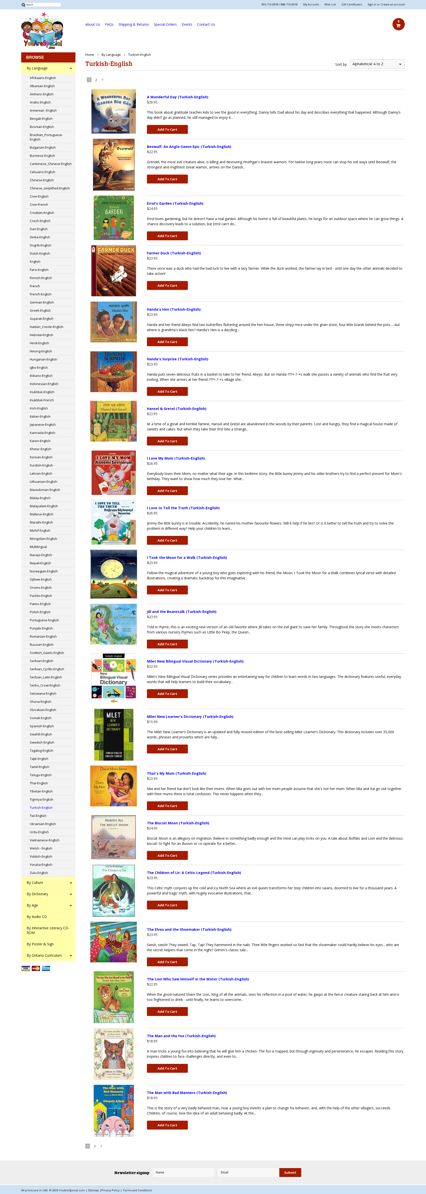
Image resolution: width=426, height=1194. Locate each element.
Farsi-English (39, 269)
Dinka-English (40, 237)
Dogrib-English (40, 245)
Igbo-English (39, 367)
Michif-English (40, 530)
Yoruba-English (41, 864)
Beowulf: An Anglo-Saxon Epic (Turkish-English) (189, 146)
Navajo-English (41, 555)
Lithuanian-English (43, 481)
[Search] (23, 4)
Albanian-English (42, 86)
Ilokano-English (41, 375)
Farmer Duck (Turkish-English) (174, 253)
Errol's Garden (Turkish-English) (175, 203)
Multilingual (38, 547)
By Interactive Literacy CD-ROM (48, 930)
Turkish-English (41, 807)
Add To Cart (167, 129)
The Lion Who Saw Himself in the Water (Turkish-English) (198, 979)
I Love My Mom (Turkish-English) (176, 458)
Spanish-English (42, 726)
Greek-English (40, 310)
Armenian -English (43, 110)
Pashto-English (41, 595)
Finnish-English (41, 278)
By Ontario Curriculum (44, 955)
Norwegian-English (44, 571)
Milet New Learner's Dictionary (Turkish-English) (190, 716)
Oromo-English (41, 587)
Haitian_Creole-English (46, 326)
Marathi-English (41, 522)
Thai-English (39, 783)
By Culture (35, 882)
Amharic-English (41, 94)
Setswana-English (43, 693)
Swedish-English (42, 742)
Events (187, 24)
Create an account (393, 4)
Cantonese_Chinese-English (51, 164)
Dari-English (39, 229)
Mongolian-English (43, 538)
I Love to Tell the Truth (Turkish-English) (183, 508)
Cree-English (39, 196)
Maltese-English (41, 514)
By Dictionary (37, 893)
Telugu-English (41, 775)
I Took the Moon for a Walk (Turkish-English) (187, 557)
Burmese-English (42, 155)
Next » (103, 80)
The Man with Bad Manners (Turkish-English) (187, 1092)
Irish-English (39, 408)
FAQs (109, 24)
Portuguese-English (44, 620)
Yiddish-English (41, 856)
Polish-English (40, 612)
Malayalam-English (44, 506)
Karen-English (40, 441)
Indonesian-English (44, 384)
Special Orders (165, 24)
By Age (32, 905)
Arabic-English (40, 102)
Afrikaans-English (43, 78)
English (35, 261)
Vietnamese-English (44, 840)
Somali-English (41, 718)
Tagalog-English (41, 750)
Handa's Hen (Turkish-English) (174, 309)
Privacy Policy (110, 1190)
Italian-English (40, 416)
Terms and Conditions (137, 1190)
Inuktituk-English (42, 392)
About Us (92, 24)
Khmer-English (40, 449)
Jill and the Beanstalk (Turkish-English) (181, 611)
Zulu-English (39, 872)
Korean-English (41, 457)
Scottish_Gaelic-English (47, 652)
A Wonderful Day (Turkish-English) (177, 97)
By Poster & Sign (40, 944)
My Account (311, 4)
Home (89, 54)
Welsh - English (41, 848)
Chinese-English (42, 180)
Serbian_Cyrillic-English (47, 669)
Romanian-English (43, 636)
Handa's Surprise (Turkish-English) (177, 359)
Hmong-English (41, 351)
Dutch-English (40, 253)
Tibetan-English (41, 791)
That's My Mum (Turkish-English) (176, 773)
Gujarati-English (41, 318)
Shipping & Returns (134, 24)
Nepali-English (40, 563)
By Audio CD (37, 916)
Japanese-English (43, 424)
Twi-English (38, 815)
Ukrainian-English (43, 824)
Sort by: (341, 64)
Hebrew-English (41, 335)
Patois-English (40, 604)
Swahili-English (41, 734)
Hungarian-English (43, 359)
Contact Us (206, 24)
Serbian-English (41, 661)
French (35, 286)
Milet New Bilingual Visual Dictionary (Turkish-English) (195, 661)
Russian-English (41, 644)
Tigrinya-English (41, 799)
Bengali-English (41, 118)
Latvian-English (41, 473)
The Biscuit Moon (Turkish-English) (178, 823)
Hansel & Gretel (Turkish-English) (176, 408)
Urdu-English (39, 832)
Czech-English (40, 221)
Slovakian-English (43, 710)
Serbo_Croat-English (45, 685)
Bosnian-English (42, 126)
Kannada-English (42, 432)
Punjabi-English (41, 628)
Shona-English (40, 701)
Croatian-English (42, 212)
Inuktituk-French (42, 400)
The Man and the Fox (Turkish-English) (181, 1035)
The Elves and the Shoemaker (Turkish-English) (189, 929)
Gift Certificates (351, 4)
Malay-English (40, 498)
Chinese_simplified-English (50, 188)
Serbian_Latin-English (46, 677)
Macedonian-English (45, 489)
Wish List (330, 4)
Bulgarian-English (43, 147)
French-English (41, 294)
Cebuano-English (42, 172)
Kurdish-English (41, 465)
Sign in (372, 4)
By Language (37, 68)
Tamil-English (39, 767)
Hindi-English (39, 343)
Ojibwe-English (41, 579)
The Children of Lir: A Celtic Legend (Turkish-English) (194, 872)
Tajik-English (39, 758)
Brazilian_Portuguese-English (46, 137)
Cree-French (39, 204)
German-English (42, 302)
